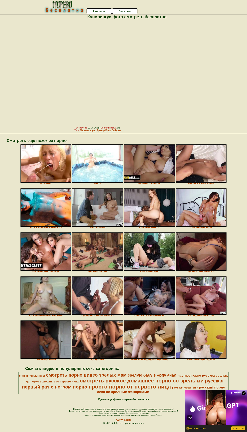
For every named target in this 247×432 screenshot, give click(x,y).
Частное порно (88, 130)
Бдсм (108, 130)
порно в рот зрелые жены (32, 376)
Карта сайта (124, 420)
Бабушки (116, 130)
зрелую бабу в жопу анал (152, 375)
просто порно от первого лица (130, 387)
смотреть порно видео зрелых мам (86, 375)
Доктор (101, 130)
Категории (99, 11)
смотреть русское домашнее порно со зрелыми (142, 380)
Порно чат (125, 11)
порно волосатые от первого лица (54, 381)
